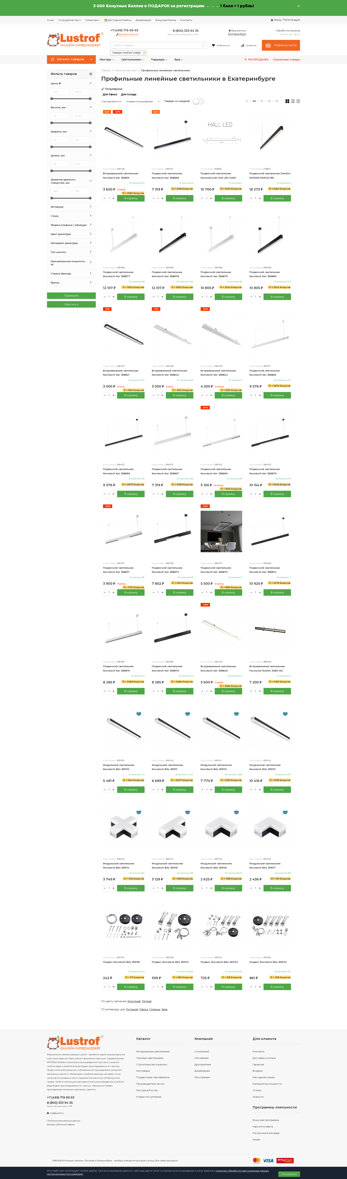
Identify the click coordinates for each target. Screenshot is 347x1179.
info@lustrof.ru (57, 1113)
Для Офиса (110, 94)
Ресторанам (202, 1077)
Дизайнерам (143, 20)
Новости (258, 1096)
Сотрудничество (68, 20)
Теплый (146, 1001)
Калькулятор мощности (267, 1083)
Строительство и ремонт (151, 1064)
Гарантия (258, 1064)
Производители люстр (150, 1083)
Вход (277, 19)
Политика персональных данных (63, 1120)
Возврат (258, 1070)
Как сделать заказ (264, 1077)
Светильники (131, 59)
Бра (178, 59)
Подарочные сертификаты (153, 1077)
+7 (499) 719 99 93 (60, 1097)
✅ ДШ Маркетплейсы (117, 20)
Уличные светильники (149, 1057)
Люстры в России (147, 1090)
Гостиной (132, 1009)
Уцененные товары (286, 59)
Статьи (257, 1090)
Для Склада (128, 94)
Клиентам (92, 20)
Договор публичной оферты (61, 1124)
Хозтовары (143, 1070)
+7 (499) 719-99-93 (124, 30)
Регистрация (291, 19)
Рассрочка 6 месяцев (266, 1133)
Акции (256, 1139)
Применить (71, 295)
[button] (110, 94)
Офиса (143, 1009)
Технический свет (126, 70)
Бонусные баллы (165, 20)
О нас (50, 20)
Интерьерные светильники (153, 1051)
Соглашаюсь (289, 1174)
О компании (201, 1051)
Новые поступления (148, 1096)
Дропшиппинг (202, 1064)
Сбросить (70, 304)
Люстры (105, 59)
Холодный (134, 1001)
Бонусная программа (266, 1120)
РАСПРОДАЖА (258, 59)
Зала (164, 1009)
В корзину (131, 198)
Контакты (186, 20)
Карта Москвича (263, 1126)
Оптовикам (201, 1057)
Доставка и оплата (264, 1057)
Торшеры (158, 59)
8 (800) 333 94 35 (186, 30)
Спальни (154, 1009)
